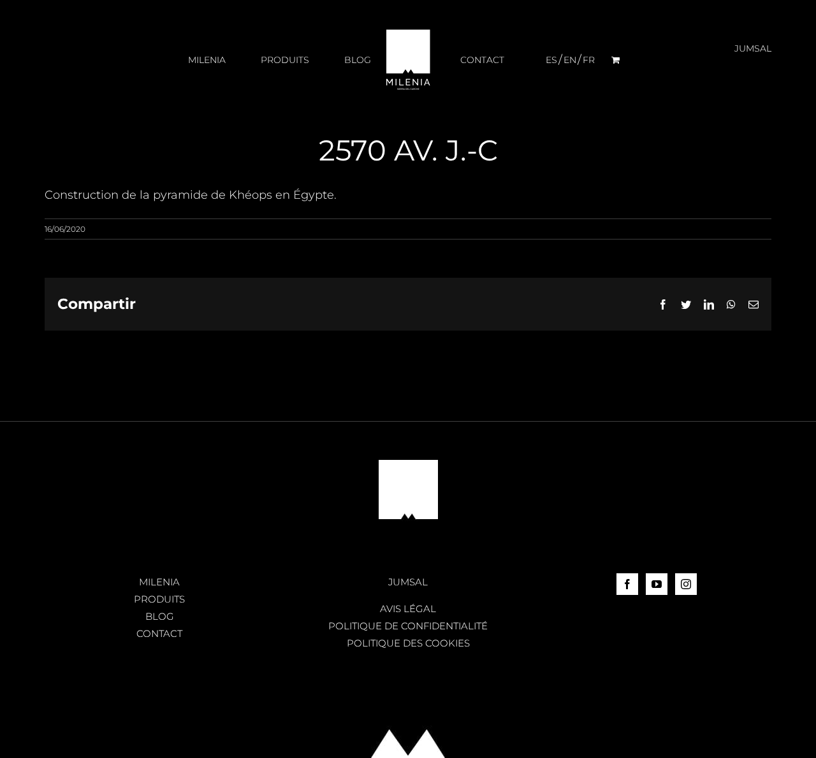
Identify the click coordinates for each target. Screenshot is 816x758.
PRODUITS (159, 599)
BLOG (159, 616)
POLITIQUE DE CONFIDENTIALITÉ (408, 626)
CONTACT (159, 633)
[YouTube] (656, 584)
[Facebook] (627, 584)
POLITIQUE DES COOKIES (408, 643)
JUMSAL (408, 582)
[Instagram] (686, 584)
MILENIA (159, 582)
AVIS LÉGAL (408, 609)
